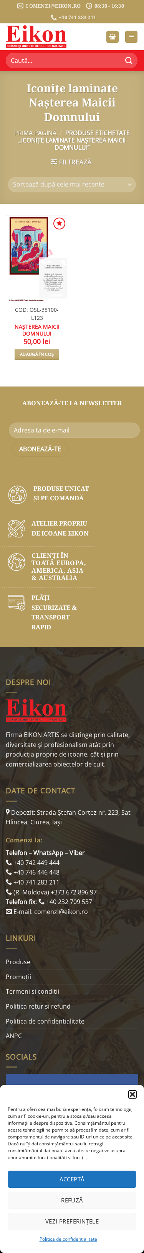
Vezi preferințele (72, 1221)
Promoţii (18, 977)
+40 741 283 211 (36, 882)
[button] (132, 1094)
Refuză (72, 1200)
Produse (18, 962)
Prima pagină (35, 133)
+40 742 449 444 (36, 862)
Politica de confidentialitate (68, 1239)
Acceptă (72, 1179)
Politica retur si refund (38, 1006)
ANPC (14, 1036)
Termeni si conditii (32, 991)
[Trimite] (129, 60)
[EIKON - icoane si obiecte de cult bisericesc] (44, 36)
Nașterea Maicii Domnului (37, 330)
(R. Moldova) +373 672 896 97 (54, 892)
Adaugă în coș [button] (37, 354)
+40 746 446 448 (36, 872)
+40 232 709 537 (68, 902)
